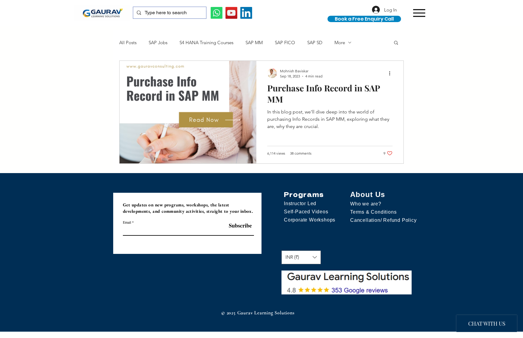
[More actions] (391, 73)
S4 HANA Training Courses (206, 42)
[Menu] (419, 13)
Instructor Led (300, 203)
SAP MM (254, 42)
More (339, 42)
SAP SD (314, 42)
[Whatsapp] (216, 13)
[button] (460, 17)
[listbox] (301, 257)
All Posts (128, 42)
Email (127, 222)
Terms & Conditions (373, 212)
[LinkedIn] (246, 13)
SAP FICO (285, 42)
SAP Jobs (158, 42)
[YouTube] (231, 13)
